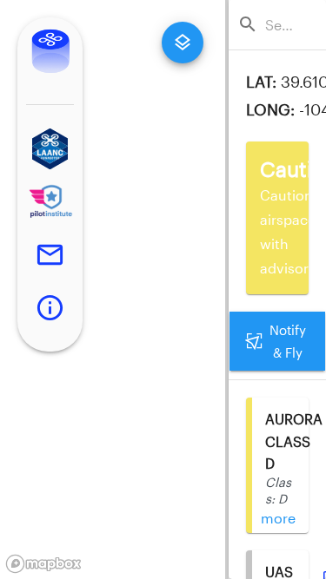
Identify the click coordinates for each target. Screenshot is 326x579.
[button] (50, 148)
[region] (112, 289)
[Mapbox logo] (43, 564)
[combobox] (283, 24)
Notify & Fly (287, 341)
